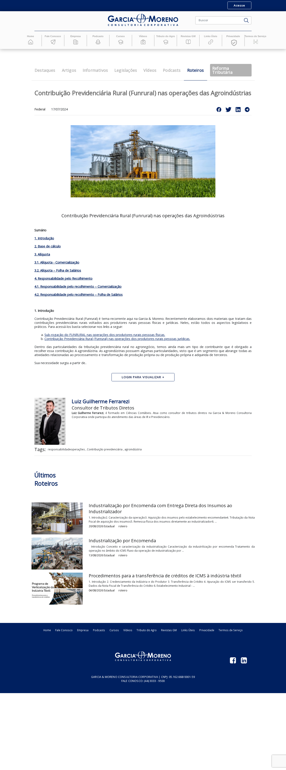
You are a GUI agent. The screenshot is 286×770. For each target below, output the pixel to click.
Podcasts (99, 630)
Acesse (239, 5)
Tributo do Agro (147, 630)
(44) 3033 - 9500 (154, 681)
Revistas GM (169, 630)
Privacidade (206, 630)
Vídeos (127, 630)
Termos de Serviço (231, 630)
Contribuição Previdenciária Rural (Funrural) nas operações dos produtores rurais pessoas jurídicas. (117, 339)
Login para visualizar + (143, 377)
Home (47, 630)
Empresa (82, 630)
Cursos (114, 630)
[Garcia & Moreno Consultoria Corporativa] (143, 20)
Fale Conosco (64, 630)
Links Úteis (188, 630)
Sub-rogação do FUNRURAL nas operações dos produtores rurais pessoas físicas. (104, 335)
